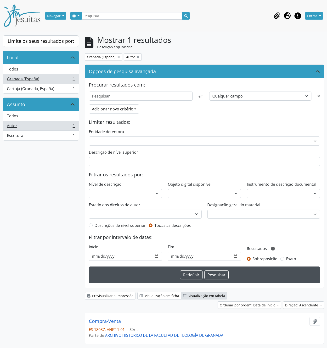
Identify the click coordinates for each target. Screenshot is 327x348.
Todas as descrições (172, 225)
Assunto (16, 104)
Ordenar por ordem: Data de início (248, 305)
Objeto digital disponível (189, 184)
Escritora (41, 136)
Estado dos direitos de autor (114, 204)
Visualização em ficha (161, 296)
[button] (276, 16)
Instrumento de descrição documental (281, 184)
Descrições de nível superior (120, 225)
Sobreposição (265, 258)
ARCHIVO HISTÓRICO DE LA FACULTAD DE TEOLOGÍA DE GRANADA (164, 335)
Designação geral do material (233, 204)
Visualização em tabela (206, 296)
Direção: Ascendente (302, 305)
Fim (171, 247)
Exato (291, 258)
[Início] (24, 16)
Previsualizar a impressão (112, 296)
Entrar (312, 16)
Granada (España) (41, 80)
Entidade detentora (106, 131)
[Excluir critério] (318, 96)
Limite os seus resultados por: (41, 41)
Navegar (54, 16)
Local (12, 57)
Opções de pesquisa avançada (122, 71)
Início (93, 247)
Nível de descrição (105, 184)
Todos (12, 69)
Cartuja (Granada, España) (41, 89)
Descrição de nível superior (113, 152)
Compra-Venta (105, 321)
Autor (41, 127)
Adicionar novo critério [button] (112, 109)
